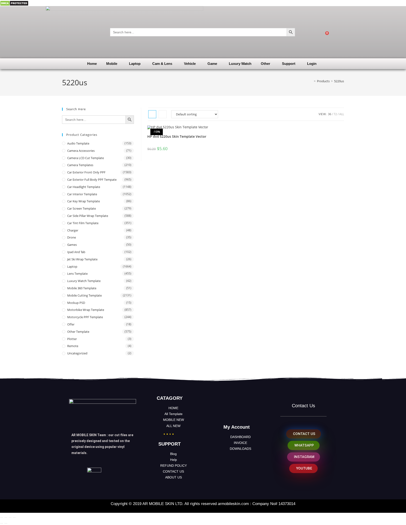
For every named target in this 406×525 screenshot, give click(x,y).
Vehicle (190, 64)
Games (72, 245)
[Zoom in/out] (1, 517)
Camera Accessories (81, 151)
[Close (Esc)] (14, 517)
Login (311, 64)
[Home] (311, 81)
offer (70, 324)
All (341, 114)
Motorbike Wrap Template (85, 310)
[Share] (10, 517)
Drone (71, 237)
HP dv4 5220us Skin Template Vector (176, 136)
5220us (339, 81)
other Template (78, 331)
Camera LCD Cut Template (85, 158)
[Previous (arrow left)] (1, 523)
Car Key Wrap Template (83, 201)
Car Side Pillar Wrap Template (87, 216)
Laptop (135, 64)
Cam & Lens (162, 64)
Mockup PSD (76, 303)
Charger (72, 230)
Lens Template (77, 273)
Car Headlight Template (83, 187)
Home (92, 64)
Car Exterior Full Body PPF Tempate (92, 179)
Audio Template (78, 143)
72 (335, 114)
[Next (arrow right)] (6, 523)
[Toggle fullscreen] (6, 517)
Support (288, 64)
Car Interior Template (82, 194)
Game (212, 64)
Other (265, 64)
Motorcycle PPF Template (85, 317)
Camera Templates (80, 165)
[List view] (163, 114)
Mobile (111, 64)
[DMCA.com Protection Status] (14, 3)
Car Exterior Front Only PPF (86, 172)
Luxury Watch (240, 64)
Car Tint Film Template (82, 223)
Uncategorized (77, 353)
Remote (72, 346)
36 (329, 114)
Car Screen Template (81, 208)
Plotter (72, 339)
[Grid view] (152, 114)
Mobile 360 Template (81, 288)
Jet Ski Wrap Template (82, 259)
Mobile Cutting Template (84, 295)
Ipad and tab (76, 252)
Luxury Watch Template (84, 281)
